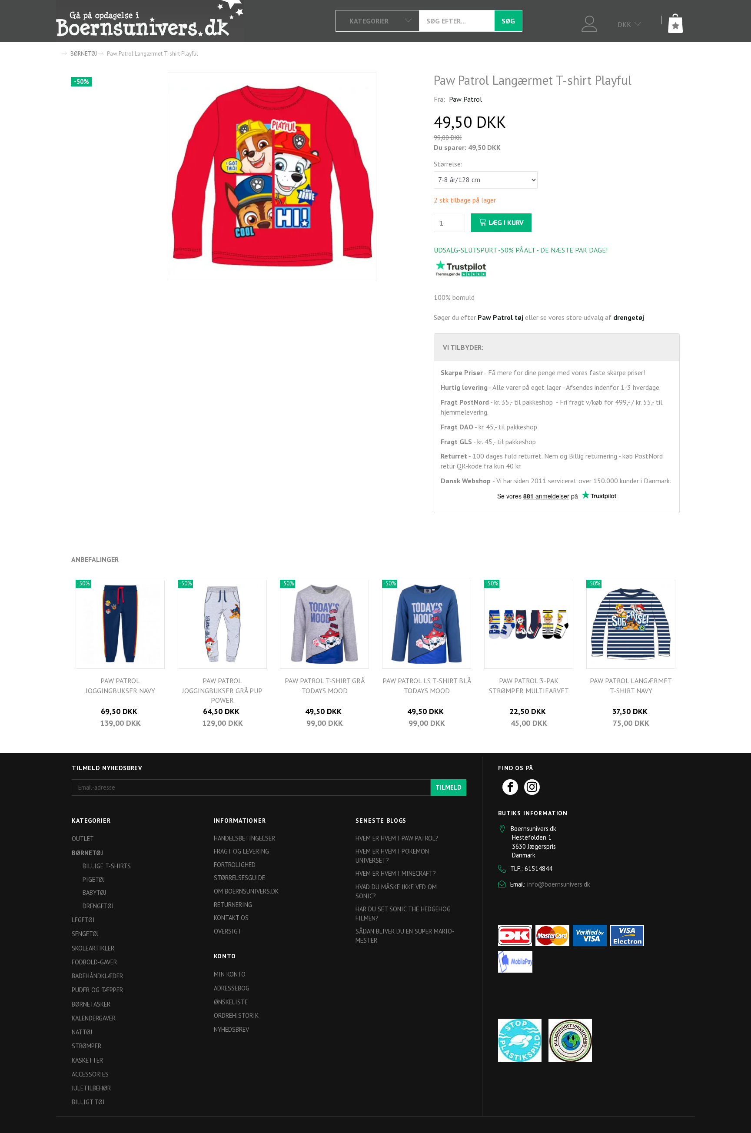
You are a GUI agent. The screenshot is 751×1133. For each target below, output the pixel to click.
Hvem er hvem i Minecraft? (396, 873)
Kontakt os (231, 918)
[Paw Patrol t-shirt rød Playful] (272, 177)
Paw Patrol (465, 99)
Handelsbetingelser (244, 838)
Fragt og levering (241, 851)
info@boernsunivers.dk (558, 884)
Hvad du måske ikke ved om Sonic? (396, 891)
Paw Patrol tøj (500, 317)
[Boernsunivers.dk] (150, 20)
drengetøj (628, 317)
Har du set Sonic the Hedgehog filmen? (403, 913)
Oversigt (228, 931)
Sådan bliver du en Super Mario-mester (405, 935)
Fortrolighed (235, 865)
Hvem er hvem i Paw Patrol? (397, 838)
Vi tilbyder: (463, 347)
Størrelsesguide (239, 878)
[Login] (590, 23)
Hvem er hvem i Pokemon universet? (392, 855)
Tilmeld (448, 787)
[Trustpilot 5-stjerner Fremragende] (461, 267)
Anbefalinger (95, 559)
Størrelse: (448, 163)
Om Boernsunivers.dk (246, 891)
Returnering (233, 904)
